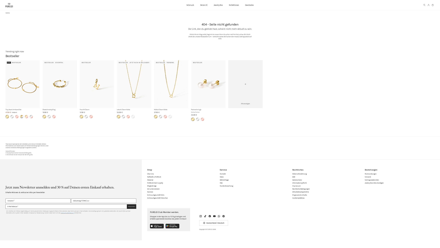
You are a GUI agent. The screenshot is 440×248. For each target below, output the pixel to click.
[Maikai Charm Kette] (171, 84)
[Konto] (428, 5)
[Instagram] (200, 216)
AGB (293, 177)
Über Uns (150, 174)
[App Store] (157, 226)
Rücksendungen (370, 174)
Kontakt (223, 174)
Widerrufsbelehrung (299, 174)
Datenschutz (297, 180)
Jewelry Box (218, 5)
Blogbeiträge (151, 186)
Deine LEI (203, 5)
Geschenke (249, 5)
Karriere (150, 192)
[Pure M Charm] (97, 84)
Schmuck (190, 5)
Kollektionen (234, 5)
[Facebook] (209, 216)
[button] (424, 5)
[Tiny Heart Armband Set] (23, 84)
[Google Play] (172, 226)
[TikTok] (205, 216)
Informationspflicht (299, 183)
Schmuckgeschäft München (157, 198)
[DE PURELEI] (9, 5)
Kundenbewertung (226, 186)
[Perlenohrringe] (208, 84)
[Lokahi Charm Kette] (134, 84)
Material (150, 180)
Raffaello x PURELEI (154, 177)
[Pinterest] (223, 216)
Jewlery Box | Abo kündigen (374, 183)
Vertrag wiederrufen (372, 180)
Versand (368, 177)
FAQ (221, 183)
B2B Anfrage (224, 180)
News (222, 177)
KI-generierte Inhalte (299, 195)
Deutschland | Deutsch (215, 223)
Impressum (296, 186)
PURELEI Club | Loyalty (155, 183)
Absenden (131, 206)
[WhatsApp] (219, 216)
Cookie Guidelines (298, 198)
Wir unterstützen (153, 189)
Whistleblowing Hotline (300, 192)
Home (8, 13)
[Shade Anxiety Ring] (60, 84)
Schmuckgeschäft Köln (155, 195)
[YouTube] (214, 216)
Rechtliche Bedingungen (301, 189)
